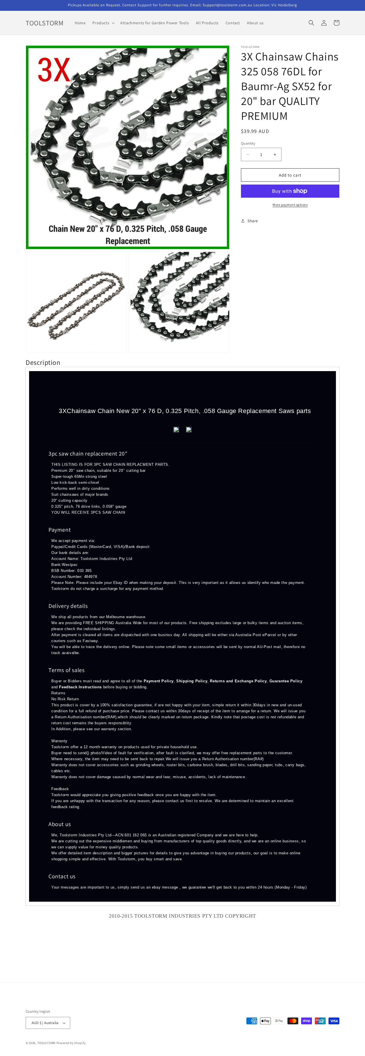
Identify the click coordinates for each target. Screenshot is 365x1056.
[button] (103, 23)
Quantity (248, 143)
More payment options (290, 205)
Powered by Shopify (71, 1043)
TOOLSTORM (46, 1043)
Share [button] (253, 220)
